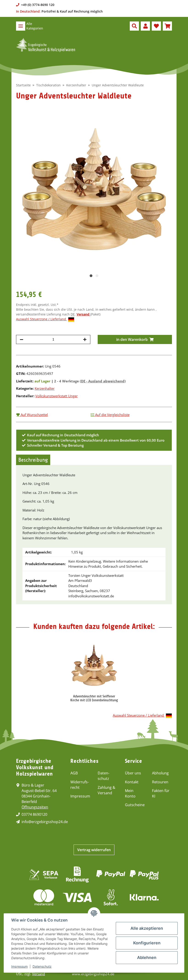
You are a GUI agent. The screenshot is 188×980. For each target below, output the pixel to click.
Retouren (160, 781)
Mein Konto (130, 793)
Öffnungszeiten (35, 807)
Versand (83, 314)
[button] (134, 26)
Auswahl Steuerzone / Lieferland (41, 319)
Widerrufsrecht (79, 784)
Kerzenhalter (45, 388)
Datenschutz (103, 776)
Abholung (160, 773)
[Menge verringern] (21, 339)
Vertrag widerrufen (94, 849)
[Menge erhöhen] (85, 339)
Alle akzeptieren (146, 928)
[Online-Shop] (45, 45)
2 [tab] (97, 275)
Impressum (80, 796)
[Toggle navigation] (20, 26)
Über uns (133, 773)
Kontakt (131, 781)
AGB (74, 773)
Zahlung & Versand (106, 790)
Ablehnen (146, 957)
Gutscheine (135, 804)
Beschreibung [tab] (33, 460)
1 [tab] (91, 275)
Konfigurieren (146, 942)
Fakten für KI (160, 793)
